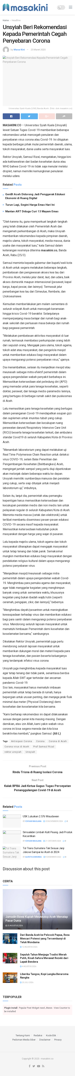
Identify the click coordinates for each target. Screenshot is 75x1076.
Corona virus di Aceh (17, 746)
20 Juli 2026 (27, 982)
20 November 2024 (54, 821)
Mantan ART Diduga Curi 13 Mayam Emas (31, 211)
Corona (40, 741)
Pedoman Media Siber (23, 1039)
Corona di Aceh (58, 741)
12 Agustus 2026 (29, 947)
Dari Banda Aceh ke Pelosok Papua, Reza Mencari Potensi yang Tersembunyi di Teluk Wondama (45, 938)
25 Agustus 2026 (15, 926)
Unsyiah (30, 752)
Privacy (58, 1039)
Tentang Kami (23, 1035)
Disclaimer (44, 1039)
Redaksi (38, 1035)
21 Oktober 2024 (53, 841)
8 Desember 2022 (53, 857)
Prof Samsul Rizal (43, 746)
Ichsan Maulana (33, 821)
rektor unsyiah (13, 752)
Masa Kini (19, 49)
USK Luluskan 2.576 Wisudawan (41, 816)
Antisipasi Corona (21, 741)
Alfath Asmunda (33, 857)
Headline (16, 20)
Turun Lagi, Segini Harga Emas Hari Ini (30, 204)
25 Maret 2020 (38, 49)
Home (6, 20)
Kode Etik (51, 1035)
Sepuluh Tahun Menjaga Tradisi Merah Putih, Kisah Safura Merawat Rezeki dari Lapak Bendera (44, 958)
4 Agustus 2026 (29, 966)
